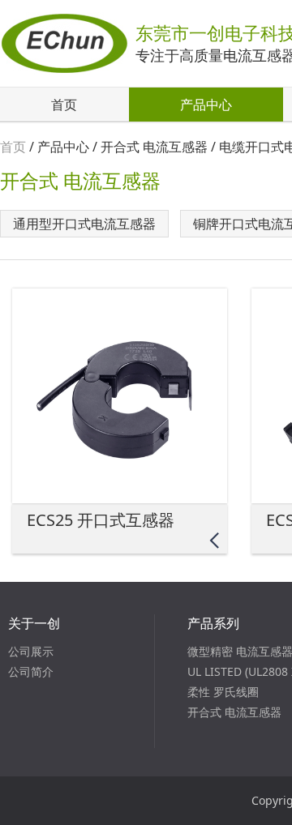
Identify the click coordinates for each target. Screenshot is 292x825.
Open (213, 540)
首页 (64, 104)
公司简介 (31, 671)
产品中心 (206, 104)
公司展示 (31, 651)
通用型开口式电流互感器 (84, 224)
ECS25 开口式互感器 (100, 520)
